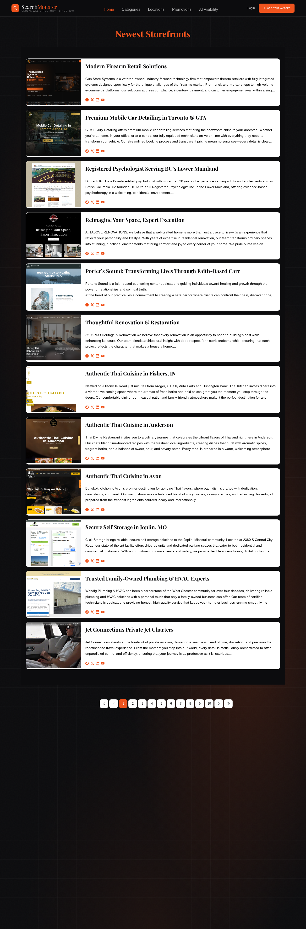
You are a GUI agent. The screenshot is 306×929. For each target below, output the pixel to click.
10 (209, 703)
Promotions (181, 9)
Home (109, 9)
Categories (131, 9)
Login (251, 8)
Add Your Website (278, 8)
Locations (156, 9)
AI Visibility (208, 9)
